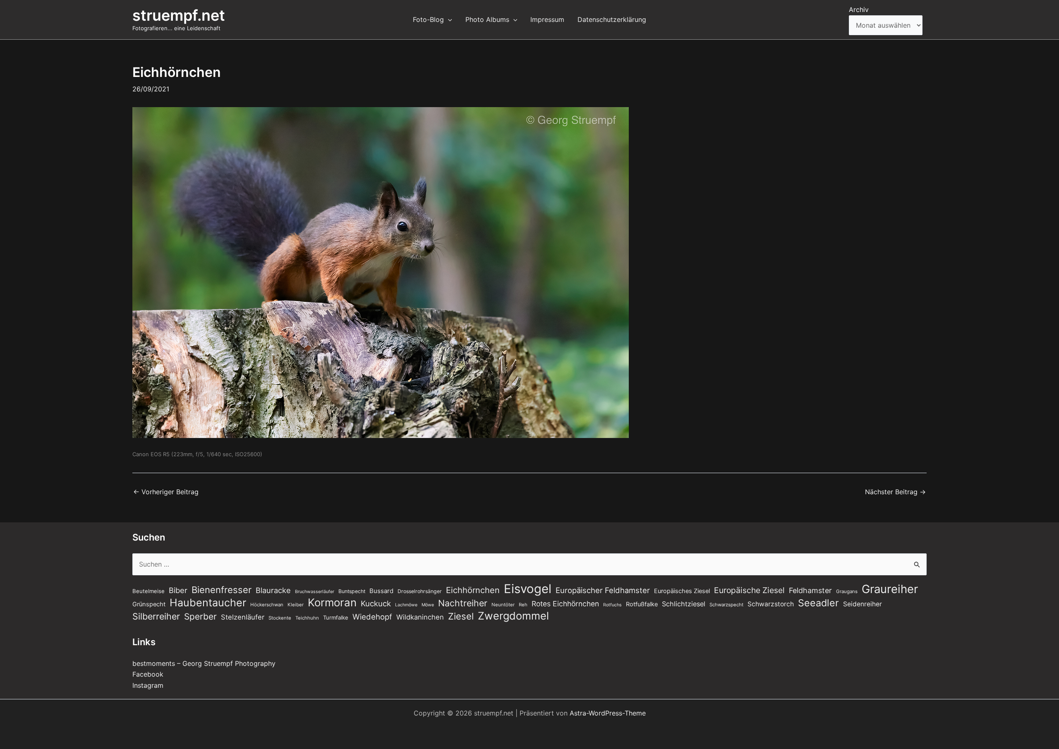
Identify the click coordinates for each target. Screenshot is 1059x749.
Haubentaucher (208, 602)
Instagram (147, 685)
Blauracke (273, 590)
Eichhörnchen (473, 590)
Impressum (547, 19)
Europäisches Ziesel (682, 591)
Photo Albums (487, 19)
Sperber (200, 616)
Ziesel (461, 616)
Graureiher (890, 589)
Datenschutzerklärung (611, 19)
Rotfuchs (612, 605)
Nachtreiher (462, 603)
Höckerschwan (266, 605)
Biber (178, 590)
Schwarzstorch (771, 604)
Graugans (847, 591)
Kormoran (332, 602)
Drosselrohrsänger (420, 591)
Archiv (859, 9)
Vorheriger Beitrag (166, 491)
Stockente (279, 618)
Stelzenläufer (242, 617)
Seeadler (818, 603)
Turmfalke (335, 617)
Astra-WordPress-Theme (608, 713)
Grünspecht (148, 604)
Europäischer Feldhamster (603, 590)
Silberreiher (156, 616)
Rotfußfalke (642, 604)
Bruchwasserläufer (314, 591)
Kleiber (296, 605)
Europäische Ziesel (749, 590)
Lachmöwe (406, 605)
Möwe (428, 605)
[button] (448, 19)
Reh (523, 605)
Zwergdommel (513, 615)
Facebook (147, 674)
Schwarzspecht (726, 605)
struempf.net (178, 15)
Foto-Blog (428, 19)
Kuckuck (376, 603)
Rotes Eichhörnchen (565, 603)
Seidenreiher (862, 604)
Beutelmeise (148, 591)
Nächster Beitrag (895, 491)
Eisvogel (527, 589)
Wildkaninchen (420, 617)
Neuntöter (503, 605)
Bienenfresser (222, 589)
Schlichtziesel (683, 604)
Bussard (381, 591)
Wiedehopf (372, 616)
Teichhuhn (307, 618)
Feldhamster (810, 590)
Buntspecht (351, 591)
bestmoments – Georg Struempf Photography (204, 663)
